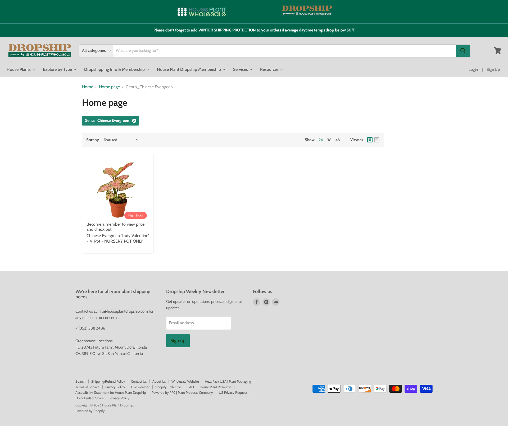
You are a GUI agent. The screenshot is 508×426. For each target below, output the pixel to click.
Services (241, 69)
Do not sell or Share (89, 398)
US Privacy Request (233, 392)
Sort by (92, 140)
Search (80, 381)
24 (321, 139)
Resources (270, 69)
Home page (109, 87)
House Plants (19, 69)
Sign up (177, 341)
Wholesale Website (185, 381)
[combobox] (284, 51)
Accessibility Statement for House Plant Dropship (110, 392)
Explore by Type (58, 69)
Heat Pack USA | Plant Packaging (228, 381)
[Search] (463, 51)
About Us (159, 381)
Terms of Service (87, 387)
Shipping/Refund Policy (108, 381)
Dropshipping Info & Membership (115, 69)
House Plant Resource (215, 387)
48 (337, 139)
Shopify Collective (168, 387)
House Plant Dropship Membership (189, 69)
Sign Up (493, 69)
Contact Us (139, 381)
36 (329, 139)
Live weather (140, 387)
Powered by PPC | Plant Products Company (182, 392)
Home (87, 87)
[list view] (376, 139)
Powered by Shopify (90, 411)
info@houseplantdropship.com (123, 311)
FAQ (191, 387)
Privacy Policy (115, 387)
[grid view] (370, 139)
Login (473, 69)
